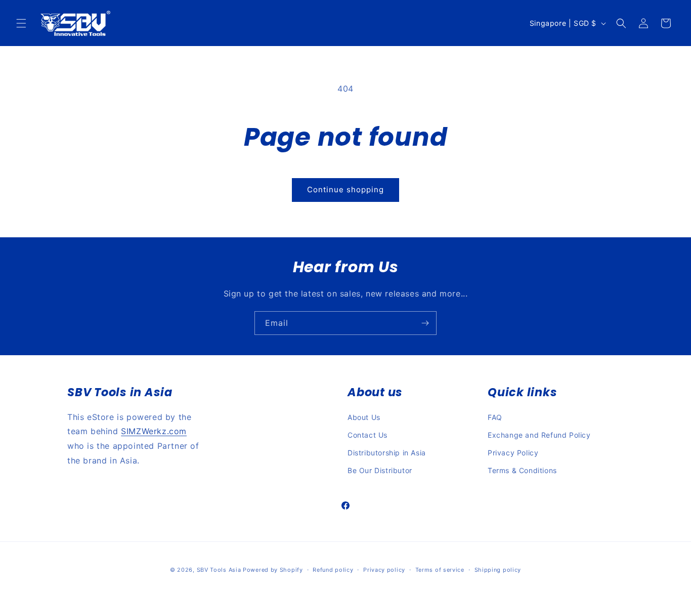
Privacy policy (384, 569)
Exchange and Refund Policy (539, 435)
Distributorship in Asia (387, 452)
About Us (364, 417)
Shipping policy (498, 569)
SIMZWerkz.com (154, 432)
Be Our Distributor (380, 470)
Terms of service (439, 569)
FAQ (495, 417)
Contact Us (367, 435)
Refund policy (333, 569)
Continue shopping (345, 189)
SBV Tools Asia (219, 569)
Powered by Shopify (273, 569)
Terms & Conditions (522, 470)
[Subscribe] (425, 323)
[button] (21, 23)
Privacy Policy (513, 452)
